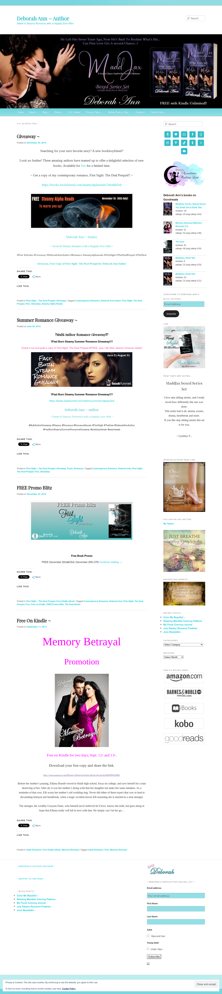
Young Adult (153, 942)
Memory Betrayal (70, 849)
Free (27, 303)
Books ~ (59, 112)
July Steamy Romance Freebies (180, 628)
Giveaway (61, 300)
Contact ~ (141, 112)
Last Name (152, 916)
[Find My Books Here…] (184, 678)
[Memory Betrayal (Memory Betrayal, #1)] (169, 228)
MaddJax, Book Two (185, 258)
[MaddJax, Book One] (169, 279)
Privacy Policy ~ (94, 112)
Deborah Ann (124, 468)
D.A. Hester (74, 112)
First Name (152, 903)
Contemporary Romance (87, 300)
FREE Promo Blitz (34, 488)
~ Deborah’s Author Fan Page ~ (36, 866)
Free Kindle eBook (65, 601)
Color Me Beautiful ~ (174, 617)
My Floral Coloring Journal (177, 624)
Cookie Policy (69, 988)
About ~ (33, 112)
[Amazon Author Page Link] (184, 511)
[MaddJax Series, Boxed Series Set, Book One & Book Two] (169, 209)
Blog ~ (45, 112)
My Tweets (168, 523)
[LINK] (184, 367)
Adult (149, 929)
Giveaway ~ (28, 136)
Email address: (154, 887)
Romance (78, 468)
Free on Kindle (38, 604)
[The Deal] (169, 247)
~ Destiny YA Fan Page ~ (31, 879)
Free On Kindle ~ (34, 620)
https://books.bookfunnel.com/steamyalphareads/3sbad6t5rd (82, 185)
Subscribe (171, 313)
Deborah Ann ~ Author (43, 18)
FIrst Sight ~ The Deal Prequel (40, 300)
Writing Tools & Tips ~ (119, 112)
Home (21, 112)
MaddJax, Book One (185, 274)
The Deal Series (72, 604)
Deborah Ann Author (111, 300)
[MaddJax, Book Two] (169, 263)
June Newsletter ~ (172, 631)
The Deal (180, 242)
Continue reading (111, 562)
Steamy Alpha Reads (52, 303)
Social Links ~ (158, 112)
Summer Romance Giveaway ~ (47, 320)
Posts (70, 468)
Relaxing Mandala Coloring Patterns (182, 620)
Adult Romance (33, 849)
